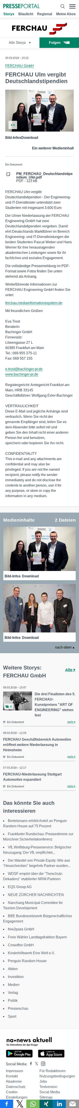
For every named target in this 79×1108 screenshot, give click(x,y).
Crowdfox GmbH (21, 945)
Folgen (55, 43)
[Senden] (72, 1104)
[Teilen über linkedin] (59, 1104)
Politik (13, 1000)
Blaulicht (25, 14)
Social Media (50, 1092)
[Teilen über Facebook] (6, 1104)
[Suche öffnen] (62, 6)
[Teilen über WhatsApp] (33, 1104)
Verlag (13, 993)
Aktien (13, 969)
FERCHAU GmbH (19, 66)
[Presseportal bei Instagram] (41, 1063)
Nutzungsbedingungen (57, 1076)
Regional (44, 14)
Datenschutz (15, 1087)
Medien (14, 985)
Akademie (14, 1081)
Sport (12, 1016)
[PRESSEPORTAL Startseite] (21, 6)
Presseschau (18, 1008)
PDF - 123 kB (44, 177)
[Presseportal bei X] (35, 1064)
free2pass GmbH (21, 929)
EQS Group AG (20, 887)
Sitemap (46, 1097)
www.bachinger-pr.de (21, 374)
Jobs (43, 1081)
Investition (16, 977)
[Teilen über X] (19, 1104)
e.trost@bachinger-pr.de (24, 369)
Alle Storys (18, 43)
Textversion (48, 1087)
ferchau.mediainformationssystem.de (33, 303)
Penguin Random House (27, 961)
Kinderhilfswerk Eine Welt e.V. (31, 953)
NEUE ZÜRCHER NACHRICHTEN (36, 895)
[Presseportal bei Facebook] (29, 1064)
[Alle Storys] (39, 33)
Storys (8, 14)
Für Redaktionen (53, 1071)
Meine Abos (66, 14)
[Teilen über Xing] (46, 1104)
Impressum (14, 1071)
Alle (69, 670)
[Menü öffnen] (72, 6)
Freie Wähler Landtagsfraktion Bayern (37, 937)
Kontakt (12, 1076)
